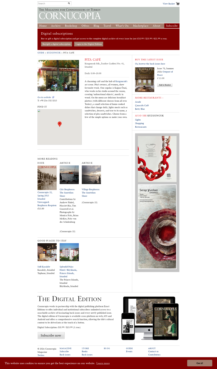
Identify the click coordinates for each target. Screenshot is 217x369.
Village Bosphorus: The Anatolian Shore (91, 192)
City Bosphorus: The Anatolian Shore (67, 192)
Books (85, 351)
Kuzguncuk (54, 53)
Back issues (65, 354)
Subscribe (172, 25)
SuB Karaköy (43, 266)
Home (43, 25)
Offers (85, 25)
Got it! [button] (199, 363)
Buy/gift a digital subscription (57, 44)
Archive (56, 25)
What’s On (122, 25)
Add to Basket (165, 85)
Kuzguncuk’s (121, 81)
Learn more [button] (103, 363)
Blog (96, 25)
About (156, 25)
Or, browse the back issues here (150, 63)
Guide (40, 53)
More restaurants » (149, 97)
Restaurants (141, 127)
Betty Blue (140, 109)
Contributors (154, 354)
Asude (138, 102)
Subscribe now (51, 335)
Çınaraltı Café (142, 105)
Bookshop (71, 25)
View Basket (169, 3)
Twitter (40, 355)
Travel (107, 25)
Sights (138, 119)
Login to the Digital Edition (89, 44)
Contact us (153, 351)
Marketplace (141, 25)
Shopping (139, 123)
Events (129, 351)
